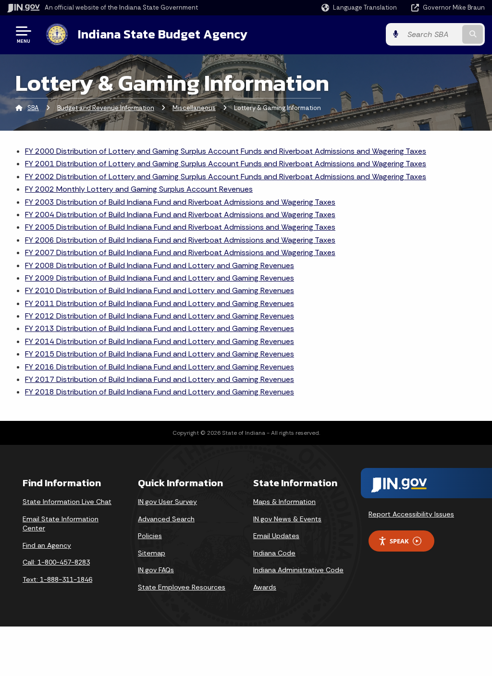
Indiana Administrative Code (298, 569)
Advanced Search (166, 519)
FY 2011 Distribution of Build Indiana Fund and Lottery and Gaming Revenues (159, 303)
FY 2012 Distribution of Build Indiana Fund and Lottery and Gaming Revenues (159, 316)
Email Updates (276, 535)
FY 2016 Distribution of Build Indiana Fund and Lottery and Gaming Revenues (159, 367)
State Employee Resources (181, 587)
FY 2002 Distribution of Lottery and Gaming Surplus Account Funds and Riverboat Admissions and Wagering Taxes (225, 177)
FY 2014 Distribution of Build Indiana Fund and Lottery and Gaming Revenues (159, 341)
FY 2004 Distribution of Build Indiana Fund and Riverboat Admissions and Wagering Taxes (180, 214)
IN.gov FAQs (156, 569)
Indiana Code (274, 553)
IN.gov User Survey (167, 501)
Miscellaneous (194, 108)
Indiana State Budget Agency (162, 34)
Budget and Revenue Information (105, 108)
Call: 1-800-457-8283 (56, 562)
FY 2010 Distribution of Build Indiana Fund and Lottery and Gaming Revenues (159, 290)
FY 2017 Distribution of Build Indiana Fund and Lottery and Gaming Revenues (159, 379)
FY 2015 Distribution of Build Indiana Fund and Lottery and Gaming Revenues (159, 354)
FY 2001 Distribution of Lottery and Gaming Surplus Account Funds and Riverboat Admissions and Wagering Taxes (225, 164)
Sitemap (151, 553)
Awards (264, 587)
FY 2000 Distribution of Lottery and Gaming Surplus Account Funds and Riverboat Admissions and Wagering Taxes (225, 151)
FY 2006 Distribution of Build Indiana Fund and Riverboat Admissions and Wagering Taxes (180, 240)
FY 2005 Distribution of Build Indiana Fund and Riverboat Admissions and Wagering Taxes (180, 227)
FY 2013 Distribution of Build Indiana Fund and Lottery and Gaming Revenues (159, 328)
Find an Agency (47, 545)
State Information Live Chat (67, 501)
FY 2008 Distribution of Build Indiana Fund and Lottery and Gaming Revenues (159, 265)
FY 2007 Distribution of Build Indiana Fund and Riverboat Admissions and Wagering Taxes (180, 252)
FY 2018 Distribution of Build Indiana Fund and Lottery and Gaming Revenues (159, 392)
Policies (150, 535)
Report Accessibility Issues (411, 514)
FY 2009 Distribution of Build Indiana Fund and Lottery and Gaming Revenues (159, 278)
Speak (399, 541)
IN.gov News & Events (287, 519)
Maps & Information (284, 501)
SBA (33, 108)
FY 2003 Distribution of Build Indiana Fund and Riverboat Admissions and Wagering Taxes (180, 202)
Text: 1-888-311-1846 (57, 579)
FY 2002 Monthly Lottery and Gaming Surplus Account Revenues (139, 189)
